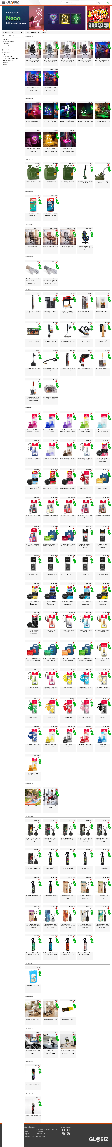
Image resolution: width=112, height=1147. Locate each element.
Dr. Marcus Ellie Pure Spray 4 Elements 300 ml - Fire (68, 953)
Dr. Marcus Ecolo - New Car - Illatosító (33, 459)
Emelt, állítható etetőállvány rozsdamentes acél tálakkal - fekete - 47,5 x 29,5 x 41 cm (50, 1019)
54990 (38, 1032)
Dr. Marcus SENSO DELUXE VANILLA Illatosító (102, 487)
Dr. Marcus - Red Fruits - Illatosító (85, 745)
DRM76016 (106, 583)
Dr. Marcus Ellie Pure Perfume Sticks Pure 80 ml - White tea (33, 925)
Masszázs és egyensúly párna (50, 806)
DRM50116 (88, 906)
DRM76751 (54, 669)
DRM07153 (88, 412)
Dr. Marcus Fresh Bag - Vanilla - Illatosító (50, 745)
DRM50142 (71, 935)
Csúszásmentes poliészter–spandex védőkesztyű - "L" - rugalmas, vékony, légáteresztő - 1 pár (33, 281)
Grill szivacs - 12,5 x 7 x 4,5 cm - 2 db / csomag (50, 311)
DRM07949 (54, 498)
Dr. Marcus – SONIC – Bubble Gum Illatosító (85, 716)
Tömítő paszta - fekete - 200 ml (33, 1116)
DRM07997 (71, 526)
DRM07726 (71, 820)
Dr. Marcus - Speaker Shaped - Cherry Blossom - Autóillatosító (102, 460)
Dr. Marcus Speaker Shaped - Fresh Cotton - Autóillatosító (33, 488)
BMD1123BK (36, 41)
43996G (55, 131)
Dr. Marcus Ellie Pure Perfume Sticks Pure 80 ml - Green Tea (85, 897)
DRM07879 (88, 469)
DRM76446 (37, 641)
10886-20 (72, 163)
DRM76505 (71, 641)
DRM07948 (37, 498)
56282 (38, 322)
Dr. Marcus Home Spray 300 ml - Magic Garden (67, 867)
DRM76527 (88, 641)
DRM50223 (88, 526)
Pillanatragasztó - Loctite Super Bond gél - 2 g (50, 214)
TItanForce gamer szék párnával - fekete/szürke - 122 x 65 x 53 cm (33, 89)
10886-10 (55, 163)
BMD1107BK (36, 228)
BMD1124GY (36, 69)
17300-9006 (36, 1065)
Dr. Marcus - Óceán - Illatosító (102, 745)
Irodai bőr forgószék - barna (50, 246)
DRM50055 (88, 878)
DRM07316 (106, 412)
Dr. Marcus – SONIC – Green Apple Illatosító (33, 716)
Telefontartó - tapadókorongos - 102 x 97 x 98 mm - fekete (50, 1052)
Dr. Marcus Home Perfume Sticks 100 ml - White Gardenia (85, 839)
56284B (90, 322)
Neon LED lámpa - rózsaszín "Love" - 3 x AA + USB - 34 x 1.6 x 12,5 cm (68, 150)
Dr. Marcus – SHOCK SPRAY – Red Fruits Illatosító (68, 516)
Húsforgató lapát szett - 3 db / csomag (85, 311)
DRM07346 (37, 440)
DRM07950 (71, 498)
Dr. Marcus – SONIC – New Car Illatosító (33, 745)
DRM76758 (71, 669)
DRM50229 (106, 555)
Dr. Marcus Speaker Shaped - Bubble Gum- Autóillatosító (67, 487)
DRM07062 (54, 412)
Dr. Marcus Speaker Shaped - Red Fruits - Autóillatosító (50, 487)
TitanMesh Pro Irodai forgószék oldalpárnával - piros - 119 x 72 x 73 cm (85, 60)
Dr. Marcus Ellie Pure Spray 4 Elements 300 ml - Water (50, 953)
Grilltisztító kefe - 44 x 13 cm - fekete (33, 369)
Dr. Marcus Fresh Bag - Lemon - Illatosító (85, 430)
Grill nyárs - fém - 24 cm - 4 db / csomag (68, 369)
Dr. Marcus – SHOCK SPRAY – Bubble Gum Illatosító (33, 544)
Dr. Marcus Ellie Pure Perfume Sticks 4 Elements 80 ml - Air (85, 925)
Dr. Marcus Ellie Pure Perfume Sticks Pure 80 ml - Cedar (68, 897)
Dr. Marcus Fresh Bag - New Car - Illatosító (50, 430)
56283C (55, 322)
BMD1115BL (88, 228)
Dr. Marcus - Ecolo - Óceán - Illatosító (85, 630)
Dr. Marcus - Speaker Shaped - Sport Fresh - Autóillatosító (68, 603)
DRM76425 (88, 612)
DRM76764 (88, 698)
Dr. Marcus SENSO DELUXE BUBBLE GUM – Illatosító (68, 544)
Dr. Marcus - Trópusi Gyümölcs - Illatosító (33, 773)
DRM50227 (71, 555)
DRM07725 (54, 820)
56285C (55, 351)
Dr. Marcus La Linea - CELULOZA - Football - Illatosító (33, 574)
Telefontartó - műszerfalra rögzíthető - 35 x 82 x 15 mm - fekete (33, 1052)
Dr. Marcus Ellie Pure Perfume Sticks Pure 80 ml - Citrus (102, 897)
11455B (38, 293)
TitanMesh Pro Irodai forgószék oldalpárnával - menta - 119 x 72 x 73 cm (50, 60)
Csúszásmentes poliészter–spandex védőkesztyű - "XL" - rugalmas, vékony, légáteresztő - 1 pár (50, 281)
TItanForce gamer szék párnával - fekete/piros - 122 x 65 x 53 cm (50, 89)
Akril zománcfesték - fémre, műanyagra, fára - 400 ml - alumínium (33, 1084)
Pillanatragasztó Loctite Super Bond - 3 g (33, 214)
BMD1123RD (88, 41)
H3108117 (72, 1000)
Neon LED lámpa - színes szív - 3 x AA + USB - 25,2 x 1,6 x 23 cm (33, 150)
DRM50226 (54, 555)
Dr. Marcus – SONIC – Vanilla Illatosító (102, 688)
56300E (107, 351)
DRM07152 (71, 412)
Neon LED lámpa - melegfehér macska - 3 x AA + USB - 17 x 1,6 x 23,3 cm (50, 150)
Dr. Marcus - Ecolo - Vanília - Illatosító (102, 659)
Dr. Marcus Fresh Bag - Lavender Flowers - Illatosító (67, 430)
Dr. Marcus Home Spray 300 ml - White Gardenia (102, 867)
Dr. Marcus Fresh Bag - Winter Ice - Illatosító (102, 430)
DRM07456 (71, 440)
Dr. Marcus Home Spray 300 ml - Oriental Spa (50, 896)
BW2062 (72, 1032)
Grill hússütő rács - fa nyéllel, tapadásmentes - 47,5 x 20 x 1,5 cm (33, 398)
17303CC (37, 1098)
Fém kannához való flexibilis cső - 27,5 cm (102, 181)
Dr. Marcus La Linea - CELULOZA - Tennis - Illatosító (102, 545)
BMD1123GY (71, 41)
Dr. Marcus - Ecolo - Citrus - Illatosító (102, 630)
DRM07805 (54, 469)
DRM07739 (106, 849)
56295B (90, 351)
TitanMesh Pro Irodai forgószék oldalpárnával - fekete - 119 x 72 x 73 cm (33, 60)
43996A (38, 102)
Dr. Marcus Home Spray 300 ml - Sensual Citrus (50, 867)
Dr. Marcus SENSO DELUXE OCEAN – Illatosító (50, 659)
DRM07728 (106, 820)
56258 (56, 293)
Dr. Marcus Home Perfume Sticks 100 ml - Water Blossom (102, 839)
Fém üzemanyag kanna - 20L (67, 181)
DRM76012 (71, 583)
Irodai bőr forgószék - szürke (68, 246)
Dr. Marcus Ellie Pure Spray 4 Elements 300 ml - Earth (33, 953)
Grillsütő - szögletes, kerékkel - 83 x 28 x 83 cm (67, 311)
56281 (108, 293)
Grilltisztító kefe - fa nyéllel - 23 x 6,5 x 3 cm (102, 340)
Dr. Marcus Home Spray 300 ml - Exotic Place (85, 867)
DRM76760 (106, 669)
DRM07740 (37, 878)
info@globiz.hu (41, 1131)
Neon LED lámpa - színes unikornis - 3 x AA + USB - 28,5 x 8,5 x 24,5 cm (50, 121)
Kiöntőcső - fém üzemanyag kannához (85, 181)
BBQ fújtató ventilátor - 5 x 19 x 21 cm (85, 369)
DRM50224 (106, 526)
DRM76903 (106, 727)
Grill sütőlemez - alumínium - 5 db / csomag (50, 397)
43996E (107, 102)
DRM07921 (106, 469)
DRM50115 (71, 906)
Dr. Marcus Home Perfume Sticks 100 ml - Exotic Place (68, 838)
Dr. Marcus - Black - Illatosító (68, 745)
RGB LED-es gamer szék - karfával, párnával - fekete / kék (85, 247)
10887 (90, 163)
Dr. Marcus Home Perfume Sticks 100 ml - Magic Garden (50, 839)
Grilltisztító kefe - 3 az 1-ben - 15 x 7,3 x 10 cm (85, 340)
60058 (38, 1000)
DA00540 (37, 788)
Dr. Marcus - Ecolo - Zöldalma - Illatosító (33, 688)
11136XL (55, 261)
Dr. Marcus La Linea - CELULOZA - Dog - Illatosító (50, 573)
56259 (73, 293)
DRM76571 (106, 641)
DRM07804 (37, 469)
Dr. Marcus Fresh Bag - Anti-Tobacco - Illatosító (67, 459)
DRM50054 (71, 878)
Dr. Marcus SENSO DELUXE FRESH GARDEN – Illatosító (50, 544)
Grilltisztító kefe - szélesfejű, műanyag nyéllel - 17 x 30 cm (68, 341)
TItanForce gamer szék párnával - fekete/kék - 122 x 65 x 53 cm (102, 60)
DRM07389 (54, 440)
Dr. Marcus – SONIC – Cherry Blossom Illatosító (85, 487)
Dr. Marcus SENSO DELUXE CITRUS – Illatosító (68, 659)
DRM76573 (37, 669)
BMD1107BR (54, 228)
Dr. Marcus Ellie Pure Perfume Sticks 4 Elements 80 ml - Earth (102, 925)
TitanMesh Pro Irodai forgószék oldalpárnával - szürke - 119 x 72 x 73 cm (68, 60)
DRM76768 (106, 698)
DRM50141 (54, 935)
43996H (72, 131)
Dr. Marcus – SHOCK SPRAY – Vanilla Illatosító (50, 516)
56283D (72, 322)
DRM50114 (54, 906)
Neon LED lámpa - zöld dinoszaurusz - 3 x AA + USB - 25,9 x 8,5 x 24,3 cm (102, 121)
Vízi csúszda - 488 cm (33, 805)
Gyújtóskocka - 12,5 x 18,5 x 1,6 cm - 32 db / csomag (33, 340)
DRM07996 (54, 526)
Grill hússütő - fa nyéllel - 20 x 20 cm (102, 369)
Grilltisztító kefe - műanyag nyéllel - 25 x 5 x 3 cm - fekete (50, 341)
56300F (38, 379)
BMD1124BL (106, 41)
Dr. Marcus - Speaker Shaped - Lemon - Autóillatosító (102, 603)
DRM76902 (88, 727)
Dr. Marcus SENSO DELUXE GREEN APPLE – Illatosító (85, 659)
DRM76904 (37, 755)
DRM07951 (88, 498)
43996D (90, 102)
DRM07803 (106, 440)
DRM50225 (37, 555)
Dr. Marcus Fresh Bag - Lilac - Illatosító (50, 459)
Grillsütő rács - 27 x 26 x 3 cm (102, 311)
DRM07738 (88, 849)
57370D (38, 967)
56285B (38, 351)
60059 (56, 1000)
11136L (38, 261)
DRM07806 (71, 469)
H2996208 (54, 196)
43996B (55, 102)
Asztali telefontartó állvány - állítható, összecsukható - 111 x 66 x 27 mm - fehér (68, 1052)
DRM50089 (37, 906)
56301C (55, 379)
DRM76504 (54, 641)
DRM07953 (37, 526)
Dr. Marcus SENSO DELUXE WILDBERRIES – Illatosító (33, 659)
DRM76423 (54, 612)
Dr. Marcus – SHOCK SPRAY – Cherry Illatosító (85, 516)
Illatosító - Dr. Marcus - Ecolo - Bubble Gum (50, 688)
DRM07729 (37, 849)
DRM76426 (106, 612)
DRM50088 (106, 878)
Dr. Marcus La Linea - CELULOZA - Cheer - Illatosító (102, 574)
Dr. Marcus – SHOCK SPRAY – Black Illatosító (33, 516)
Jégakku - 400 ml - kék (33, 985)
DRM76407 (37, 612)
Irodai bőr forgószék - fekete (33, 246)
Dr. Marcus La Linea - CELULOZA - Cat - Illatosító (68, 573)
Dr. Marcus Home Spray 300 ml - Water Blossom (33, 896)
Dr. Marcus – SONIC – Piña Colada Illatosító (50, 716)
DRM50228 (88, 555)
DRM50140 (37, 935)
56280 (90, 293)
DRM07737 (71, 849)
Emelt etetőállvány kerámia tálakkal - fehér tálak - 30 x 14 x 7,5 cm (33, 1019)
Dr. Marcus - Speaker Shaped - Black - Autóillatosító (33, 631)
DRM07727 (88, 820)
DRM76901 (71, 727)
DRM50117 (106, 906)
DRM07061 (37, 412)
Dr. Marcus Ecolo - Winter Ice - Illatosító (85, 459)
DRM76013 (88, 583)
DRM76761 (37, 698)
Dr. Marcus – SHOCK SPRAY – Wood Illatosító (102, 516)
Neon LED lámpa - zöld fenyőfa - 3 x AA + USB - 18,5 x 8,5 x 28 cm (85, 121)
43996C (72, 102)
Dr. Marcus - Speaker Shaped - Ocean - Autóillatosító (85, 603)
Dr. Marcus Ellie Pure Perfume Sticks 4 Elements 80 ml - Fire (68, 925)
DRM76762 (54, 698)
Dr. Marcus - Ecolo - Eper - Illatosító (50, 630)
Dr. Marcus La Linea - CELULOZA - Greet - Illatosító (85, 574)
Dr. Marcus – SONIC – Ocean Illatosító (85, 688)
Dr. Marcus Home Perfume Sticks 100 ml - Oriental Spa (33, 867)
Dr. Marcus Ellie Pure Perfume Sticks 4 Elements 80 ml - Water (50, 925)
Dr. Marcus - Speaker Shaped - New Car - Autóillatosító (50, 603)
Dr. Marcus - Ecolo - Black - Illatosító (68, 630)
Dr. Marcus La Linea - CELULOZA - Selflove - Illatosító (85, 545)
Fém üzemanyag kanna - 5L (33, 181)
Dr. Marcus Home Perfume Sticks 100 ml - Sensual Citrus (33, 839)
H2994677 (37, 196)
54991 (56, 1032)
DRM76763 (71, 698)
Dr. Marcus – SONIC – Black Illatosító (102, 716)
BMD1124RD (54, 69)
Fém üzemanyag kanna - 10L (50, 181)
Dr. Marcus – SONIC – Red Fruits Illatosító (68, 716)
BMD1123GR (54, 41)
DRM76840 (37, 727)
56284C (107, 322)
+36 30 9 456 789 (41, 1133)
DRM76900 (54, 727)
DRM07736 (54, 849)
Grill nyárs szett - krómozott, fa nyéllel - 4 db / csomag (33, 311)
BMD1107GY (71, 228)
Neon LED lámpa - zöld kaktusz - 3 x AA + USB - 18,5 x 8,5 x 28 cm (67, 121)
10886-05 (37, 163)
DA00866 (55, 788)
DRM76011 (54, 583)
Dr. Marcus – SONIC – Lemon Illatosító (67, 688)
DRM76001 (37, 583)
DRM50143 (88, 935)
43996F (38, 131)
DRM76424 (71, 612)
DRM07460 (88, 440)
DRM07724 (37, 820)
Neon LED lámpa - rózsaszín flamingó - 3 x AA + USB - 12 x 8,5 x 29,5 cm (33, 121)
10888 (108, 163)
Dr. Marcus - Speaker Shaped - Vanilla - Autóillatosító (33, 603)
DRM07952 (106, 498)
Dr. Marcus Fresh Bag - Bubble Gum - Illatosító (33, 430)
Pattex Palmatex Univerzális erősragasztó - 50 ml (67, 1018)
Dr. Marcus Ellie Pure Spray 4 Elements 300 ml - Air (85, 953)
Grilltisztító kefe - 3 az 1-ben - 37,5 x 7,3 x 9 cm (50, 369)
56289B (72, 351)
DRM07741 (54, 878)
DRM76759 (88, 669)
